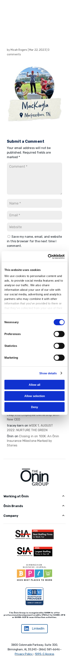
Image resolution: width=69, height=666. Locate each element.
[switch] (59, 334)
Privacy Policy (24, 654)
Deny (34, 407)
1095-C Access (44, 654)
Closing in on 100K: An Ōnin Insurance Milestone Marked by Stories (33, 440)
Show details (48, 373)
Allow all (34, 384)
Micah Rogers (19, 50)
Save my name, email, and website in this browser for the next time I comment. (34, 241)
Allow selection (34, 395)
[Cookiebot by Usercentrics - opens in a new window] (49, 256)
